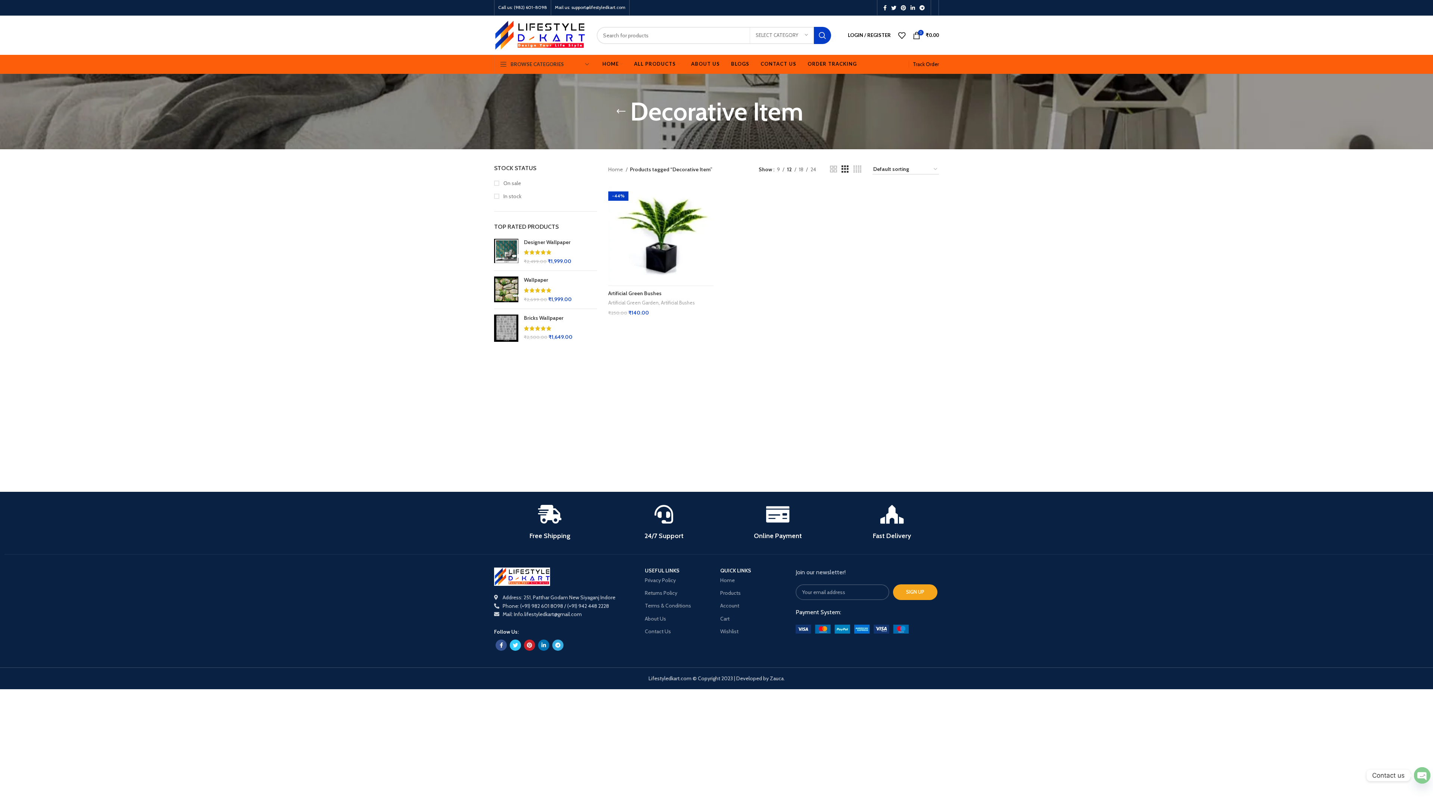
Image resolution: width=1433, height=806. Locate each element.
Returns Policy (661, 593)
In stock (511, 196)
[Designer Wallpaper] (506, 252)
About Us (655, 618)
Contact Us (658, 631)
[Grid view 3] (845, 169)
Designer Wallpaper (547, 242)
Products (730, 593)
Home (616, 169)
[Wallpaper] (506, 290)
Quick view (708, 198)
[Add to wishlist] (708, 214)
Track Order (926, 64)
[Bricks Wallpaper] (506, 328)
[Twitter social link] (894, 8)
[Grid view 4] (857, 169)
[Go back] (621, 111)
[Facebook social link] (885, 8)
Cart (725, 618)
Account (729, 605)
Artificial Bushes (678, 303)
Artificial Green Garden (633, 303)
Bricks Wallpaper (543, 318)
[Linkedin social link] (912, 8)
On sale (511, 183)
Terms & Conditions (668, 605)
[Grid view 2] (833, 169)
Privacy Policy (660, 580)
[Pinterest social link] (903, 8)
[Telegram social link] (922, 8)
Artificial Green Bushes (635, 293)
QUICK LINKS (735, 571)
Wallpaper (536, 280)
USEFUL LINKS (662, 571)
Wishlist (729, 631)
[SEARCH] (822, 35)
